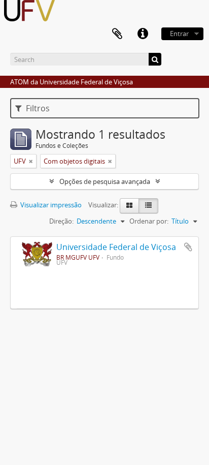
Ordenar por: (148, 221)
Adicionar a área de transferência (188, 247)
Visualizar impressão (50, 204)
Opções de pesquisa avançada (104, 181)
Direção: (61, 221)
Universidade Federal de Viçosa (116, 247)
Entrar (179, 33)
